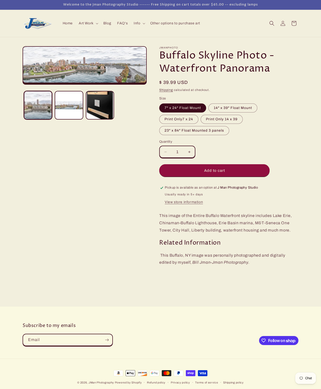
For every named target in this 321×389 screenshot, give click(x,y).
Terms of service (206, 382)
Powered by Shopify (128, 382)
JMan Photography (102, 382)
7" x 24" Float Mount (183, 108)
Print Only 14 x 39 (221, 119)
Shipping (166, 90)
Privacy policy (180, 382)
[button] (88, 23)
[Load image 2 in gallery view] (69, 105)
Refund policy (156, 382)
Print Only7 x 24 (179, 119)
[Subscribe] (106, 340)
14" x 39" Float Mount (233, 108)
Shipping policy (233, 382)
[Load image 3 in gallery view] (100, 105)
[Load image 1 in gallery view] (38, 105)
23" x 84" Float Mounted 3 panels (194, 130)
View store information (184, 202)
